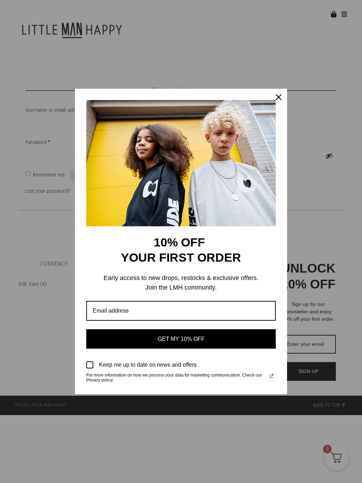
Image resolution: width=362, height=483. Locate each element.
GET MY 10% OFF (181, 339)
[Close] (278, 97)
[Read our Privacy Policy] (271, 376)
